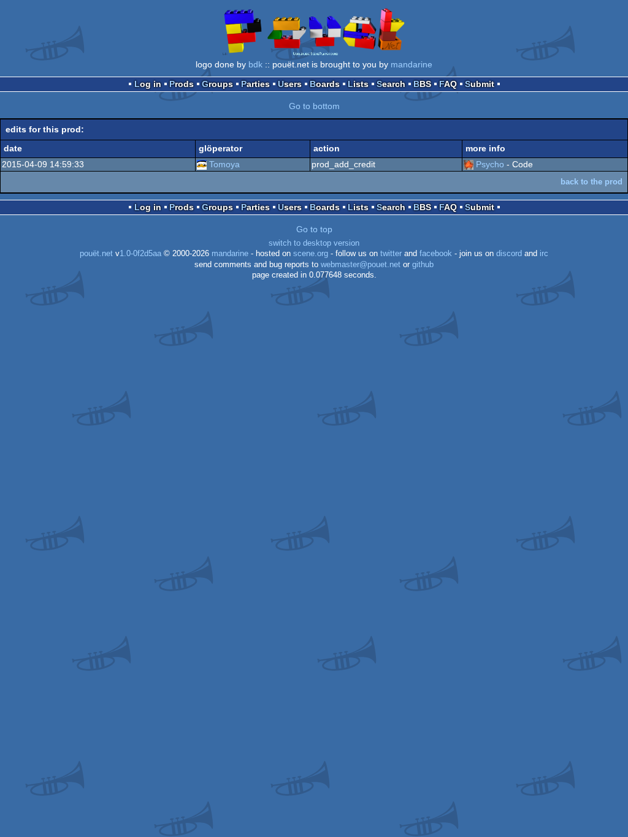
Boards (325, 84)
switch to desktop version (314, 243)
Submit (479, 84)
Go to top (314, 229)
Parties (255, 84)
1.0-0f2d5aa (140, 253)
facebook (435, 253)
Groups (217, 84)
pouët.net (96, 253)
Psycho (490, 164)
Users (290, 84)
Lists (358, 84)
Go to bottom (314, 106)
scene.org (310, 253)
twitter (391, 253)
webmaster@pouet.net (360, 264)
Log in (147, 84)
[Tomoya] (202, 164)
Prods (181, 84)
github (423, 264)
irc (544, 253)
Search (391, 84)
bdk (255, 64)
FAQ (448, 84)
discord (509, 253)
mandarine (411, 64)
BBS (422, 84)
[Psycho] (468, 164)
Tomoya (224, 164)
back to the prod (591, 181)
